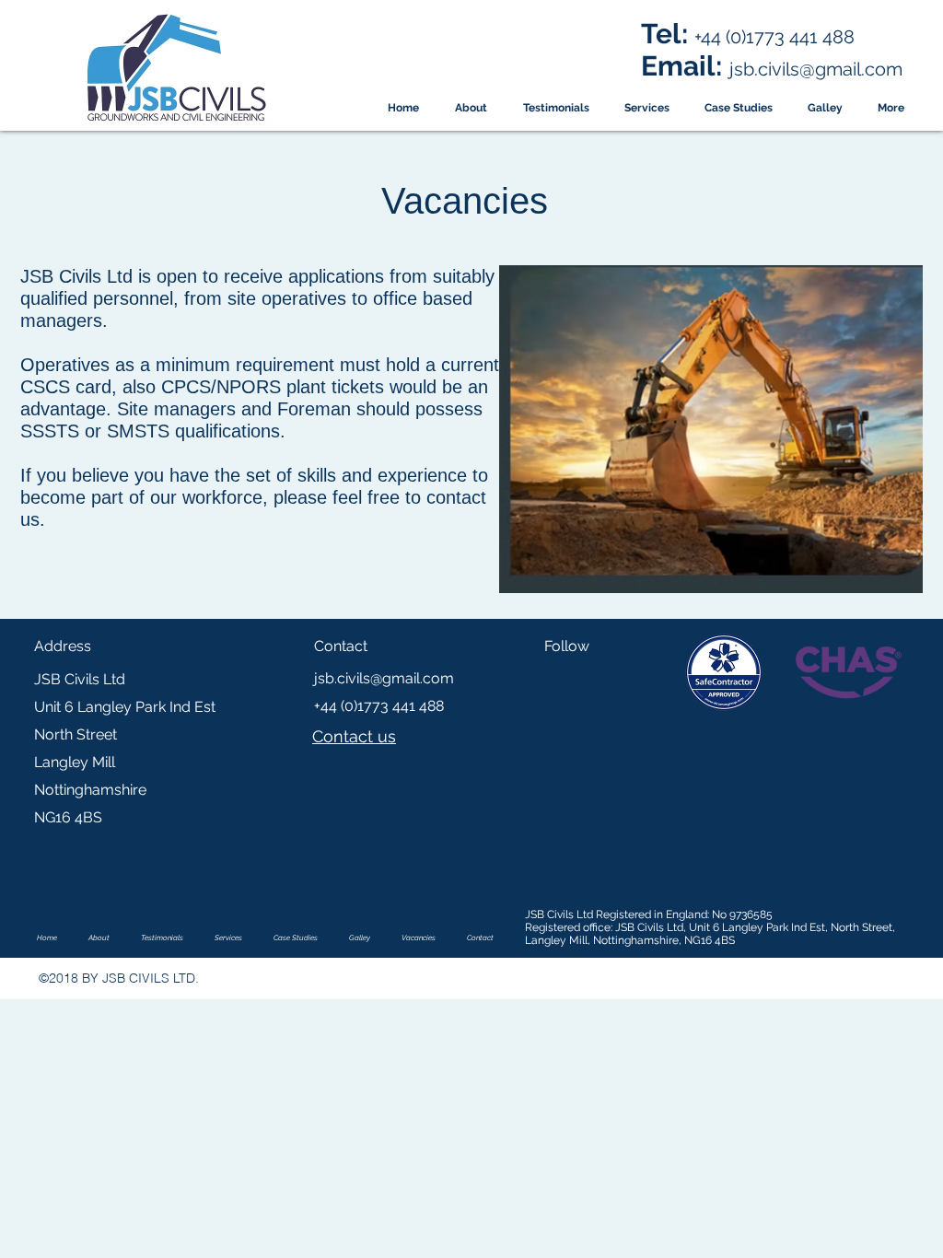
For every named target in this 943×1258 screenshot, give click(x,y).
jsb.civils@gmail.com (384, 678)
